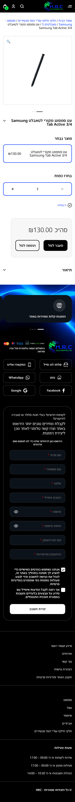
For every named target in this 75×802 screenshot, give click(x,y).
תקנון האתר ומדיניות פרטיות (54, 677)
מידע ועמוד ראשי (61, 646)
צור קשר (67, 661)
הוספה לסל (27, 245)
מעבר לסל (55, 245)
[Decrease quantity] (62, 189)
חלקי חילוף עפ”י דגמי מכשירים (53, 731)
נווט (52, 377)
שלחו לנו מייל (53, 365)
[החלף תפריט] (70, 6)
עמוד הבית (65, 21)
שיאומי (68, 715)
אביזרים (67, 723)
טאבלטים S (49, 24)
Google (16, 390)
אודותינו (67, 654)
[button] (8, 41)
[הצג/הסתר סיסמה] (16, 512)
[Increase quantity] (12, 189)
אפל (69, 708)
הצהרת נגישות (63, 669)
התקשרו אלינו (16, 365)
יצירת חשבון (38, 609)
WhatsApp (16, 377)
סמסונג (67, 700)
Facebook (53, 390)
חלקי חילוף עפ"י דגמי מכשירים (37, 21)
